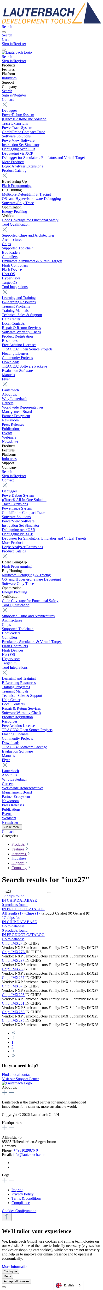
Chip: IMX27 (12, 943)
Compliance (20, 1203)
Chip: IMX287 (13, 960)
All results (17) (13, 913)
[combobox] (68, 1285)
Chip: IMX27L (14, 952)
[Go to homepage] (51, 22)
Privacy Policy (22, 1194)
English (69, 1285)
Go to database (13, 926)
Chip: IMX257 (13, 978)
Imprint (17, 1190)
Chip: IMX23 (12, 969)
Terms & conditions (26, 1198)
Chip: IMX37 (12, 986)
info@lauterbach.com (29, 1155)
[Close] (4, 1287)
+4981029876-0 (25, 1150)
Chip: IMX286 (13, 995)
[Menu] (4, 32)
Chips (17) (33, 913)
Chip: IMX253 (13, 1012)
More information (15, 1267)
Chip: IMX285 (13, 1020)
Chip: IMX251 (13, 1003)
